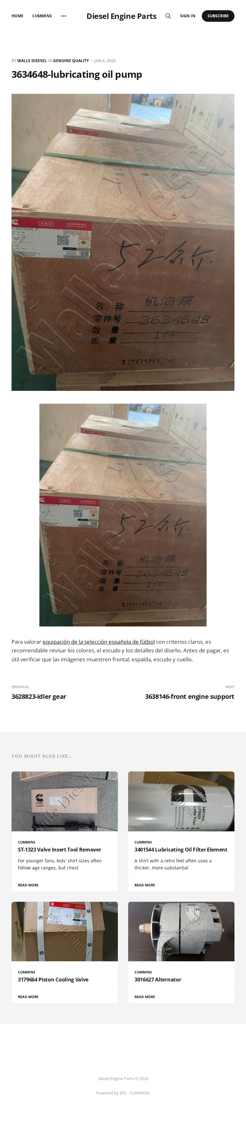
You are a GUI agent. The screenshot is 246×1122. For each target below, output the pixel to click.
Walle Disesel (32, 60)
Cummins (42, 16)
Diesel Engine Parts (121, 16)
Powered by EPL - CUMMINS (123, 1093)
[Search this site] (168, 16)
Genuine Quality (71, 60)
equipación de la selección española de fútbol (99, 641)
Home (17, 16)
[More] (64, 16)
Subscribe (218, 16)
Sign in (187, 16)
